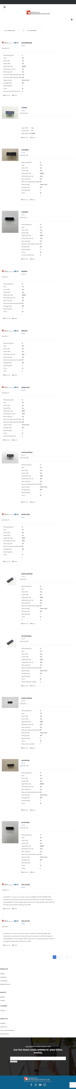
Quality (2, 997)
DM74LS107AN (26, 574)
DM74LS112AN (26, 698)
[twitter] (35, 1085)
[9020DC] (10, 271)
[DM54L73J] (10, 387)
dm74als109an (27, 452)
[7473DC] (10, 112)
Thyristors (3, 977)
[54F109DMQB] (10, 43)
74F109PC (25, 150)
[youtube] (40, 1085)
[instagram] (44, 1085)
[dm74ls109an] (10, 643)
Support (2, 1023)
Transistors (3, 981)
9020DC (24, 271)
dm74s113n (25, 822)
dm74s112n (25, 760)
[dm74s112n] (10, 765)
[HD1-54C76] (10, 884)
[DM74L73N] (10, 514)
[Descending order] (23, 30)
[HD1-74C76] (10, 921)
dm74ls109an (26, 636)
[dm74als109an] (10, 457)
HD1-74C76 (25, 921)
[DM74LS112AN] (10, 702)
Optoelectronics (5, 984)
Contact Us (3, 1027)
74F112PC (24, 212)
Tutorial (2, 1000)
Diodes (2, 974)
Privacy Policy (4, 1034)
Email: (12, 1055)
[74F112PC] (10, 222)
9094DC (24, 331)
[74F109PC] (10, 155)
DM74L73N (25, 514)
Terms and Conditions (7, 1030)
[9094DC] (10, 330)
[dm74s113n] (10, 832)
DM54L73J (25, 387)
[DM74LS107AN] (10, 581)
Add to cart (7, 95)
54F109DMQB (26, 43)
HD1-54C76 (25, 885)
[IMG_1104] (38, 11)
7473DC (24, 108)
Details (15, 95)
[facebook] (31, 1085)
